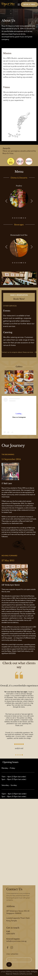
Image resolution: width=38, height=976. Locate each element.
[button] (19, 4)
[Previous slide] (6, 201)
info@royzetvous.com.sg (16, 941)
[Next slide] (31, 201)
